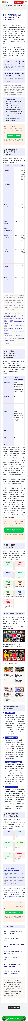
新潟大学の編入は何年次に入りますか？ (11, 939)
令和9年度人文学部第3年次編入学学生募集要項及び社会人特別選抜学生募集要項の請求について (14, 337)
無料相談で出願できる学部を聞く (14, 530)
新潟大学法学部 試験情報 (13, 342)
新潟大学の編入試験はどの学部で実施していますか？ (13, 932)
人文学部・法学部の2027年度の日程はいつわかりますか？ (12, 965)
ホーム (2, 5)
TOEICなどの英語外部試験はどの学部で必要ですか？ (13, 952)
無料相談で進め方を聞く (14, 136)
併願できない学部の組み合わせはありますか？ (13, 959)
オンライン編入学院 (8, 888)
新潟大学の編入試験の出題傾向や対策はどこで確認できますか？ (13, 972)
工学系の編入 (9, 5)
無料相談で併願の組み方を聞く (14, 912)
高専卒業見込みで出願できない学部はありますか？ (14, 945)
